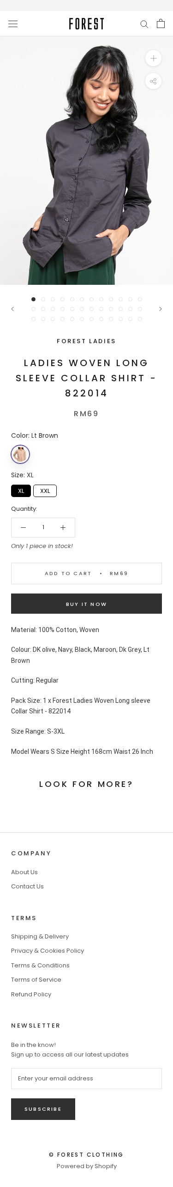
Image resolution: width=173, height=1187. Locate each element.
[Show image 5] (72, 299)
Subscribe (43, 1109)
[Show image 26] (43, 319)
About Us (24, 872)
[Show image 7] (91, 299)
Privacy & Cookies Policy (47, 950)
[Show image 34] (121, 319)
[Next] (160, 309)
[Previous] (12, 309)
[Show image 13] (33, 309)
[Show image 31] (91, 319)
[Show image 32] (101, 319)
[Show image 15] (53, 309)
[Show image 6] (82, 299)
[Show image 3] (53, 299)
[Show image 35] (130, 319)
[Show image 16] (62, 309)
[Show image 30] (82, 319)
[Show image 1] (33, 299)
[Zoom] (153, 58)
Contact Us (27, 886)
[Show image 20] (101, 309)
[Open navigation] (13, 23)
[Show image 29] (72, 319)
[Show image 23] (130, 309)
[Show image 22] (121, 309)
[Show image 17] (72, 309)
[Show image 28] (62, 319)
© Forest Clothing (86, 1155)
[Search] (144, 24)
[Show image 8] (101, 299)
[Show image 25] (33, 319)
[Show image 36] (140, 319)
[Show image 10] (121, 299)
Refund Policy (31, 994)
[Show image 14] (43, 309)
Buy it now (86, 604)
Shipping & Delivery (40, 936)
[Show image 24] (140, 309)
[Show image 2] (43, 299)
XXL (45, 490)
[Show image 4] (62, 299)
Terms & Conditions (40, 965)
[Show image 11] (130, 299)
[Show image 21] (111, 309)
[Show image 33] (111, 319)
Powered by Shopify (87, 1166)
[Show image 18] (82, 309)
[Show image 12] (140, 299)
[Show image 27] (53, 319)
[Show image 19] (91, 309)
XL (21, 490)
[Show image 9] (111, 299)
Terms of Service (36, 979)
